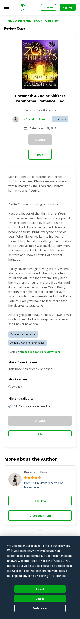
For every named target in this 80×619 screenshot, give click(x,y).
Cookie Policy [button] (20, 570)
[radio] (25, 477)
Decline (40, 598)
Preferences (40, 608)
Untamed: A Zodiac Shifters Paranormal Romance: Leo (40, 98)
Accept (40, 589)
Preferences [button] (58, 576)
